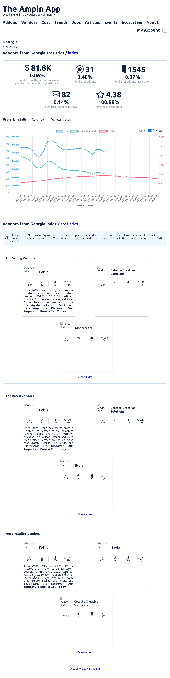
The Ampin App (32, 10)
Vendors (29, 22)
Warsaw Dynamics (89, 668)
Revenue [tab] (38, 119)
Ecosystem (132, 22)
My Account (148, 30)
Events (111, 22)
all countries (10, 46)
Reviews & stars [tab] (61, 119)
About (152, 22)
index (73, 53)
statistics (69, 224)
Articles (92, 22)
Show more (85, 376)
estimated (88, 235)
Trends (61, 22)
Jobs (76, 22)
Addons (10, 22)
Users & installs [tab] (15, 119)
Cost (46, 22)
